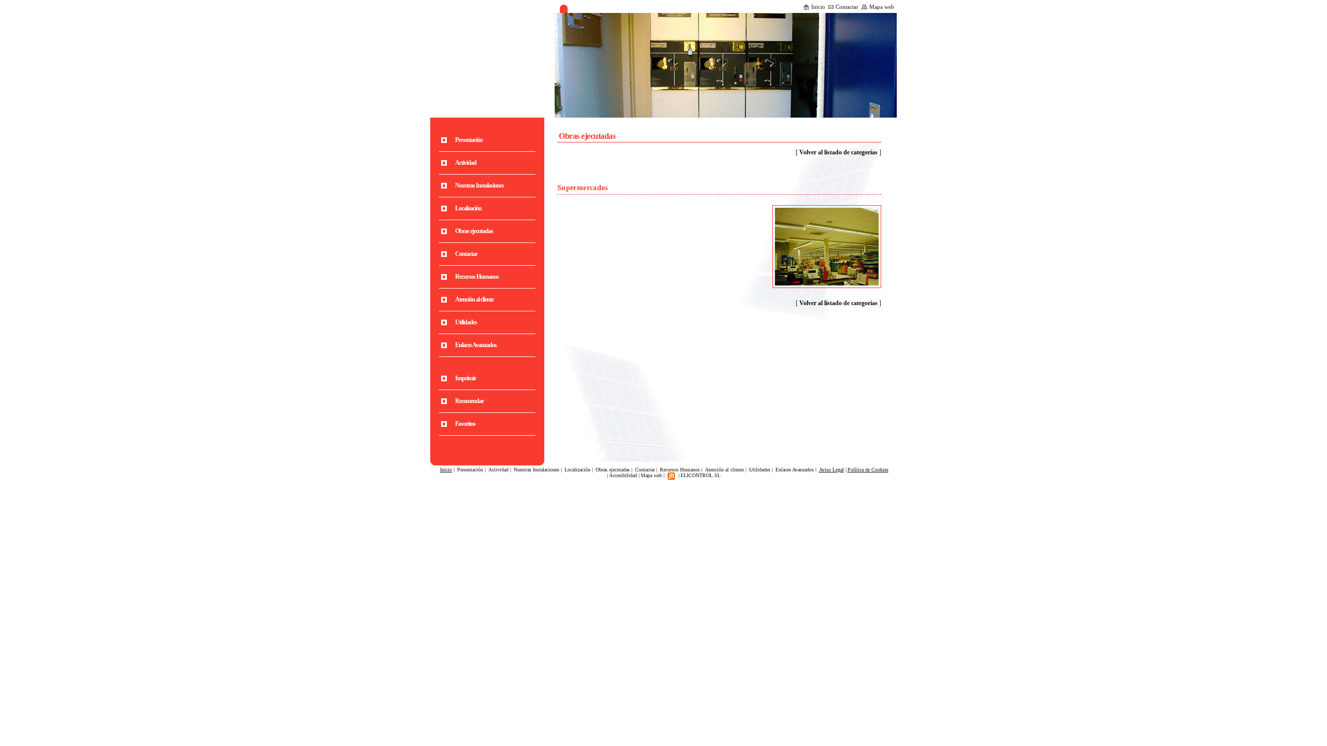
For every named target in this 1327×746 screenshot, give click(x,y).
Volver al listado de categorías (838, 152)
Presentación (470, 469)
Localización (577, 469)
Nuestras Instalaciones (536, 469)
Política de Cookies (868, 469)
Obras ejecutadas (613, 469)
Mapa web (881, 7)
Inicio (818, 7)
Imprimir (465, 378)
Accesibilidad (623, 475)
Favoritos (465, 423)
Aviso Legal (831, 469)
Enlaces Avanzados (794, 469)
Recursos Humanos (680, 469)
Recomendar (469, 401)
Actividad (498, 469)
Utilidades (759, 469)
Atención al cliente (724, 469)
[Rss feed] (671, 475)
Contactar (847, 7)
